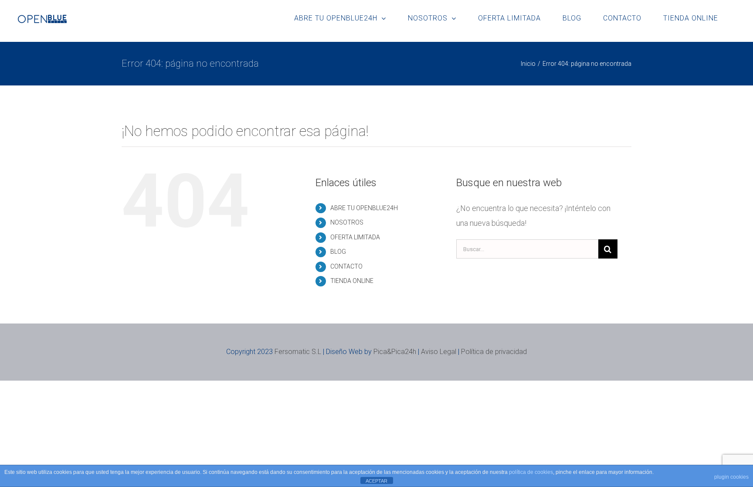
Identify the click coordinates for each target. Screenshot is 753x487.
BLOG (338, 251)
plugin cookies (731, 477)
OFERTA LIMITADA (355, 237)
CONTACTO (346, 266)
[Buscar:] (527, 248)
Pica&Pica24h (394, 351)
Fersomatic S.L (298, 351)
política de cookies (531, 472)
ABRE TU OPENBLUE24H (364, 207)
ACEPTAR (376, 481)
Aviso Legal (438, 351)
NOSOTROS (346, 222)
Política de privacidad (494, 351)
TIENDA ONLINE (351, 280)
